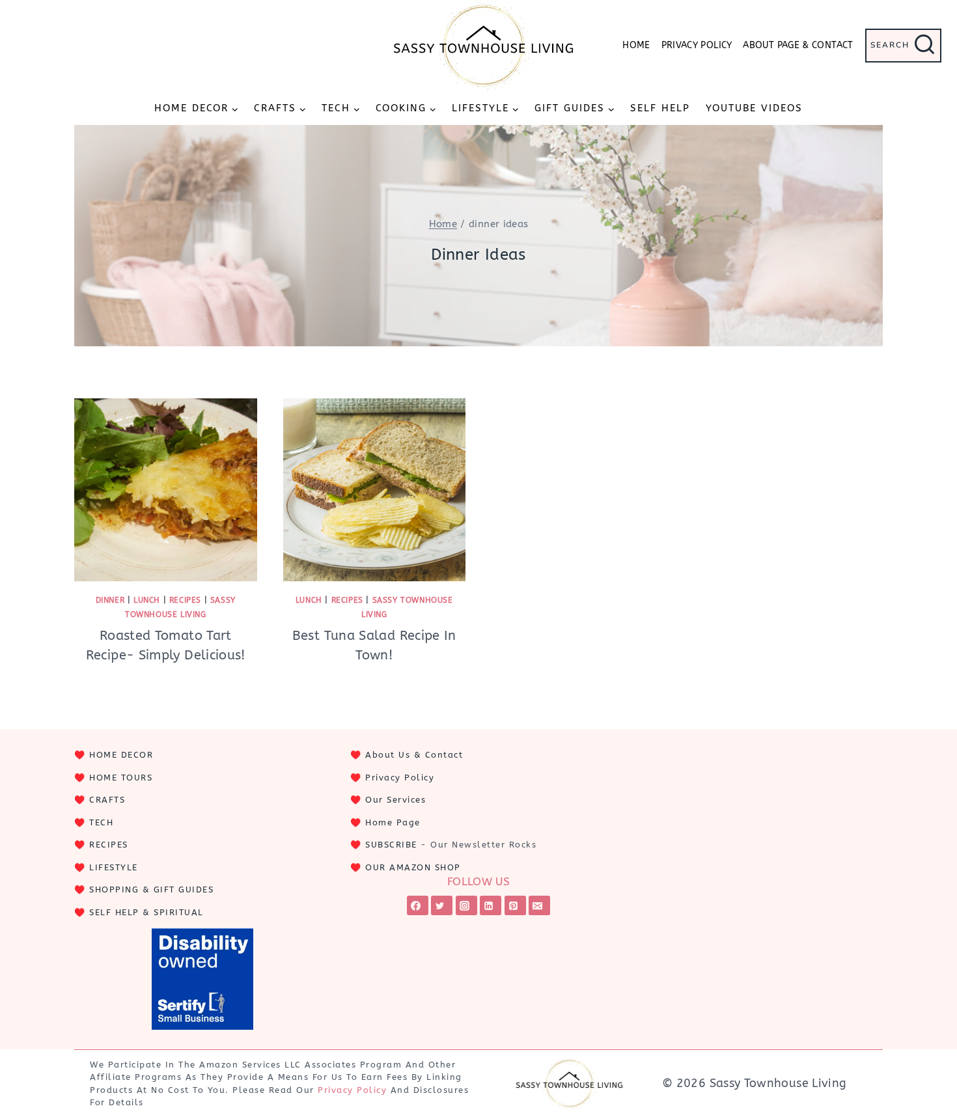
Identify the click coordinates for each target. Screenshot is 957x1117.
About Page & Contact (798, 45)
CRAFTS (107, 800)
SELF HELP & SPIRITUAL (146, 912)
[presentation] (165, 489)
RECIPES (108, 844)
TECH (101, 822)
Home (636, 45)
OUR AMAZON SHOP (413, 867)
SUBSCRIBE (391, 844)
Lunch (146, 600)
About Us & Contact (414, 755)
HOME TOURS (120, 777)
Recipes (185, 600)
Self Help (660, 108)
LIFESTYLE (113, 867)
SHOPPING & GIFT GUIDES (151, 889)
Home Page (393, 822)
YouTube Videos (754, 108)
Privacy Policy (696, 45)
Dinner (110, 600)
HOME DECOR (121, 755)
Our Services (395, 800)
